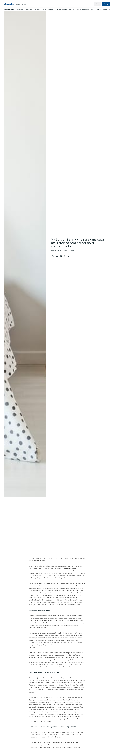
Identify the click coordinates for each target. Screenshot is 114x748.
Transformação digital (82, 9)
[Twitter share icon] (53, 255)
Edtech (105, 9)
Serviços (71, 9)
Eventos (44, 9)
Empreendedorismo (61, 9)
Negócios (37, 9)
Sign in (98, 4)
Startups (50, 9)
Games (99, 9)
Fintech (93, 9)
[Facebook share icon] (57, 255)
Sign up (106, 4)
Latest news (19, 9)
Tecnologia (29, 9)
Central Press (63, 250)
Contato (24, 4)
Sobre (18, 4)
